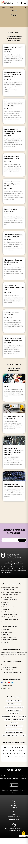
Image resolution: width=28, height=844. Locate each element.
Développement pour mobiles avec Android (11, 157)
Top (5, 747)
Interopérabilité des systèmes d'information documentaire (12, 131)
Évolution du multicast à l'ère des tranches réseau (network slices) (12, 74)
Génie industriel (7, 597)
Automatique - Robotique (10, 587)
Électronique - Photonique (10, 619)
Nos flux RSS (6, 688)
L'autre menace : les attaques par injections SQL (13, 485)
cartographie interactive (15, 652)
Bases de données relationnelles (10, 210)
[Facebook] (2, 682)
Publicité (7, 386)
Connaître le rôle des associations (11, 314)
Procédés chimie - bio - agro (10, 612)
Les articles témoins (8, 670)
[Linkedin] (12, 682)
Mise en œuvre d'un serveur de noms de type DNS (13, 236)
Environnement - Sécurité (10, 595)
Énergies (4, 622)
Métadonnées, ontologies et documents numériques (13, 339)
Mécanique (5, 609)
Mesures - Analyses (7, 607)
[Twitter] (6, 682)
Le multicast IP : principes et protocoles (13, 48)
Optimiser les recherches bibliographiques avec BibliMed (12, 184)
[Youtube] (9, 682)
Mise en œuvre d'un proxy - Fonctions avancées (13, 261)
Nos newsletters (7, 685)
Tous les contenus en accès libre (11, 672)
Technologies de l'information (11, 617)
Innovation (5, 602)
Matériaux (5, 605)
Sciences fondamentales (9, 614)
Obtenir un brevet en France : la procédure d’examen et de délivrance (13, 104)
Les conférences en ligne (9, 667)
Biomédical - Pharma (8, 589)
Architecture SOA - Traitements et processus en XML (14, 287)
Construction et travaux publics (11, 592)
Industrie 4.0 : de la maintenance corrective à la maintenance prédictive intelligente (13, 451)
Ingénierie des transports (9, 600)
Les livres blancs (7, 665)
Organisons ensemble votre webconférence (13, 417)
